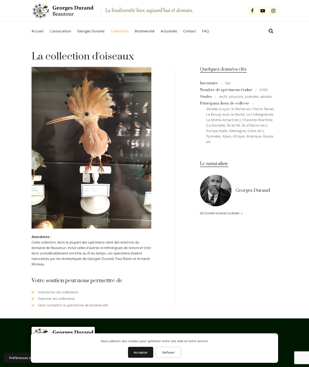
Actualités (169, 31)
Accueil (38, 31)
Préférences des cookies (28, 358)
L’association (60, 31)
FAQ (205, 31)
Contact (189, 31)
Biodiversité (144, 31)
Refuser (168, 352)
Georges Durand (90, 31)
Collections (120, 31)
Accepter (141, 352)
